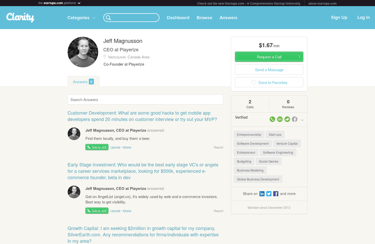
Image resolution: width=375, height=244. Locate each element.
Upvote (115, 147)
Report (218, 147)
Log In (363, 17)
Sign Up (339, 17)
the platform (57, 2)
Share (127, 147)
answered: (125, 130)
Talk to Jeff (99, 147)
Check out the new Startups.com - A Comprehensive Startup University (249, 3)
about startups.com (322, 3)
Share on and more (269, 193)
